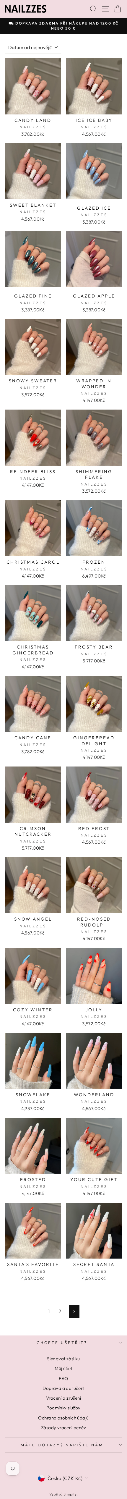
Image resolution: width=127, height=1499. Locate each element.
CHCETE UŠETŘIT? (62, 1342)
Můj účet (63, 1368)
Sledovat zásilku (63, 1358)
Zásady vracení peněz (63, 1427)
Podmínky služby (63, 1408)
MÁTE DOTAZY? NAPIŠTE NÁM (62, 1445)
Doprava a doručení (63, 1388)
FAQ (63, 1378)
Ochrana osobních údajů (63, 1418)
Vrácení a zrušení (63, 1398)
